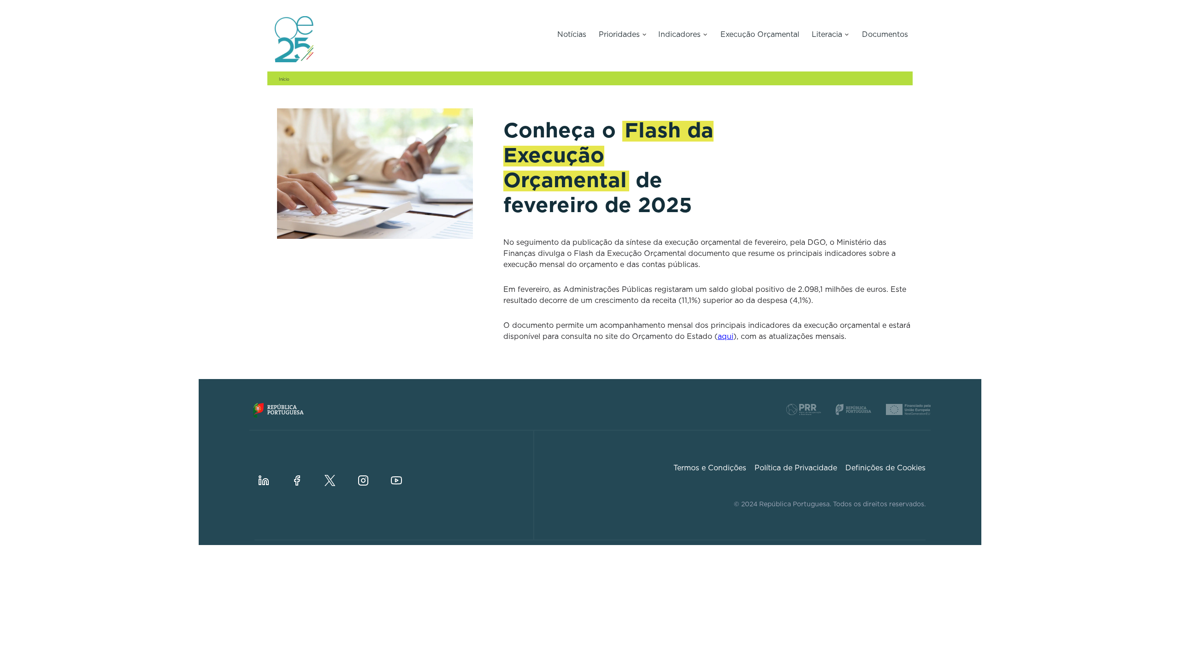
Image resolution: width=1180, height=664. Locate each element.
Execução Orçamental (759, 34)
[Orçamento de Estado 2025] (408, 39)
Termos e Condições (709, 468)
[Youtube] (404, 473)
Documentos (885, 34)
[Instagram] (371, 473)
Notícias (571, 34)
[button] (623, 35)
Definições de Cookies (885, 468)
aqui (725, 336)
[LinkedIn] (271, 473)
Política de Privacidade (796, 468)
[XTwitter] (337, 473)
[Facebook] (304, 473)
